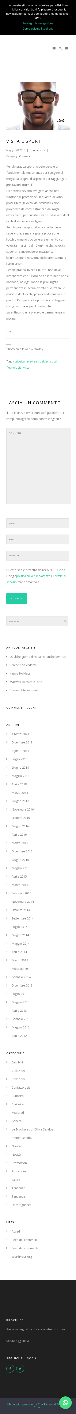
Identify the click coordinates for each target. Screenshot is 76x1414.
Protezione (19, 1171)
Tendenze (18, 1188)
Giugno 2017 (20, 801)
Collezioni (18, 1071)
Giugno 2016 (20, 826)
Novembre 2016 (23, 809)
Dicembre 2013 (22, 985)
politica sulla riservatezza (33, 576)
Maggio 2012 (21, 1027)
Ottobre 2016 (21, 818)
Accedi (16, 1231)
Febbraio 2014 (21, 969)
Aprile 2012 (19, 1036)
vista (26, 367)
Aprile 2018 (19, 784)
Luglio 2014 (19, 927)
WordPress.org (22, 1257)
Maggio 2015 (21, 868)
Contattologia (21, 1087)
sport (53, 361)
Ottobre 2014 (21, 910)
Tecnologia (14, 367)
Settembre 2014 (23, 918)
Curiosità (24, 156)
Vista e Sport (23, 141)
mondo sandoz (22, 1138)
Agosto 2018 (20, 751)
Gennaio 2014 (21, 977)
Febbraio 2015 (21, 893)
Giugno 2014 (20, 935)
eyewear (32, 361)
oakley (44, 361)
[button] (65, 1402)
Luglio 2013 (19, 994)
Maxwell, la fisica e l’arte (26, 682)
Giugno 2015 (20, 860)
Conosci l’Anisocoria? (24, 690)
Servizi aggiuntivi (17, 1341)
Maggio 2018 (21, 776)
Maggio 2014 (21, 943)
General (17, 1121)
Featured (18, 1113)
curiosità (19, 361)
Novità (16, 1146)
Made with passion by (38, 1405)
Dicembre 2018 (22, 742)
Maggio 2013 (21, 1002)
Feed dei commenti (25, 1248)
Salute (16, 1180)
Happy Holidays (20, 673)
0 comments (37, 150)
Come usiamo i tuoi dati (38, 28)
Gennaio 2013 (21, 1019)
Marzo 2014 (20, 960)
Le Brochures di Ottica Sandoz (32, 1129)
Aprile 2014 (19, 952)
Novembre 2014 (23, 902)
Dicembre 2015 (22, 851)
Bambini (17, 1062)
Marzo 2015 (20, 885)
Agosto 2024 (20, 734)
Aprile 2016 (19, 834)
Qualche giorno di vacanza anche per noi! (38, 657)
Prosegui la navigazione (38, 23)
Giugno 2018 (20, 767)
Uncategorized (21, 1205)
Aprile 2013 (19, 1011)
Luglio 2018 (19, 759)
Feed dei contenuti (24, 1240)
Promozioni (19, 1163)
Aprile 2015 (19, 876)
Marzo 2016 (20, 843)
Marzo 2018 (20, 793)
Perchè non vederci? (23, 665)
